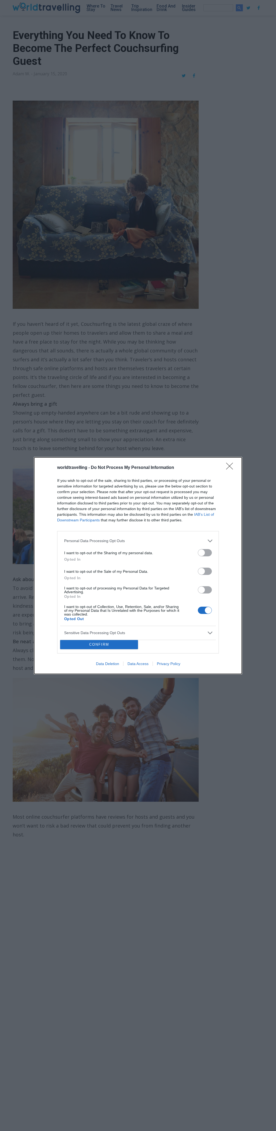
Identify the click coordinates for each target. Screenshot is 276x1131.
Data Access (138, 664)
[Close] (231, 468)
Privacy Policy (168, 664)
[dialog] (138, 565)
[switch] (205, 552)
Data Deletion (107, 664)
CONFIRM (99, 644)
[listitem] (138, 541)
